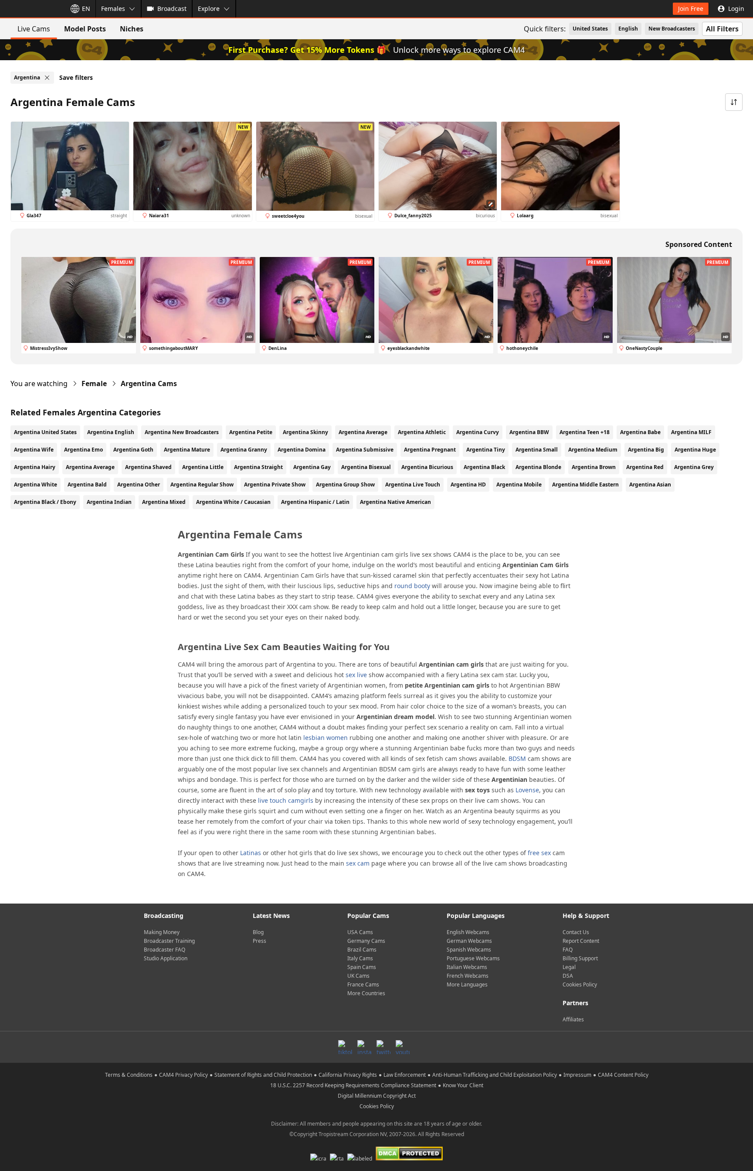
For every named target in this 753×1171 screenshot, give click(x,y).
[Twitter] (383, 1047)
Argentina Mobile (519, 484)
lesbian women (325, 737)
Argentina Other (138, 484)
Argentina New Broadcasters (182, 432)
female (94, 383)
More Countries (366, 993)
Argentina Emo (83, 449)
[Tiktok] (345, 1047)
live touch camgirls (285, 800)
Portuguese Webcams (473, 958)
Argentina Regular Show (202, 484)
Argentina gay (312, 467)
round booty (412, 586)
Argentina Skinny (305, 432)
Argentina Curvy (477, 432)
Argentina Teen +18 (585, 432)
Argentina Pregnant (430, 449)
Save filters (76, 77)
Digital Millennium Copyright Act (377, 1095)
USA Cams (360, 932)
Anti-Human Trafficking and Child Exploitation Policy (494, 1075)
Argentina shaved (148, 467)
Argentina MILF (691, 432)
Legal (569, 967)
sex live (356, 675)
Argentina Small (537, 449)
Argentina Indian (109, 502)
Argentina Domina (302, 449)
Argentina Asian (650, 484)
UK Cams (358, 975)
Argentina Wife (34, 449)
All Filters (722, 29)
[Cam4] (31, 9)
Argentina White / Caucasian (233, 502)
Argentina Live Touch (412, 484)
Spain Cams (361, 967)
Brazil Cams (361, 949)
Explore (209, 8)
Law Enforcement (404, 1075)
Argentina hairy (34, 467)
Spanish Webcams (469, 949)
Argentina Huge (695, 449)
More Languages (467, 984)
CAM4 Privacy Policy (183, 1075)
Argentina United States (45, 432)
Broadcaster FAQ (164, 949)
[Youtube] (403, 1047)
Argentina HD (468, 484)
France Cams (363, 984)
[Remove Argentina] (47, 77)
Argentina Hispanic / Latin (315, 502)
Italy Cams (360, 958)
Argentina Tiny (485, 449)
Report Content (581, 941)
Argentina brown (594, 467)
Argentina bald (87, 484)
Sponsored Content (698, 244)
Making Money (162, 932)
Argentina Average (363, 432)
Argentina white (35, 484)
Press (259, 941)
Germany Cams (366, 941)
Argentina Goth (133, 449)
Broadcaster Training (169, 941)
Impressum (577, 1075)
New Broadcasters (671, 28)
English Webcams (468, 932)
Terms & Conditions (129, 1075)
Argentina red (645, 467)
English (628, 28)
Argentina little (203, 467)
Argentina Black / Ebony (45, 502)
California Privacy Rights (348, 1075)
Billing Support (580, 958)
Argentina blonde (538, 467)
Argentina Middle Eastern (585, 484)
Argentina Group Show (345, 484)
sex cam (358, 863)
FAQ (568, 949)
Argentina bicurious (427, 467)
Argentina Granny (243, 449)
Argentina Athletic (422, 432)
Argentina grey (694, 467)
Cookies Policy (580, 984)
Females (113, 8)
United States (590, 28)
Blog (258, 932)
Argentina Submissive (364, 449)
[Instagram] (364, 1047)
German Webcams (469, 941)
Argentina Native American (395, 502)
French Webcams (467, 975)
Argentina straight (258, 467)
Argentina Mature (187, 449)
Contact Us (576, 932)
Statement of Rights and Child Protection (263, 1075)
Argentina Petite (250, 432)
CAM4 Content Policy (623, 1075)
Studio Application (165, 958)
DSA (568, 975)
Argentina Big (646, 449)
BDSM (517, 758)
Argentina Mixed (164, 502)
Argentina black (484, 467)
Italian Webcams (467, 967)
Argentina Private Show (274, 484)
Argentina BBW (529, 432)
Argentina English (110, 432)
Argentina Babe (640, 432)
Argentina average (90, 467)
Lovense (527, 790)
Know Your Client (463, 1085)
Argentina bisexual (366, 467)
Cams (149, 383)
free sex (539, 853)
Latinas (250, 853)
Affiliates (573, 1019)
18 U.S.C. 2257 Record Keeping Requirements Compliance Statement (353, 1085)
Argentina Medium (592, 449)
